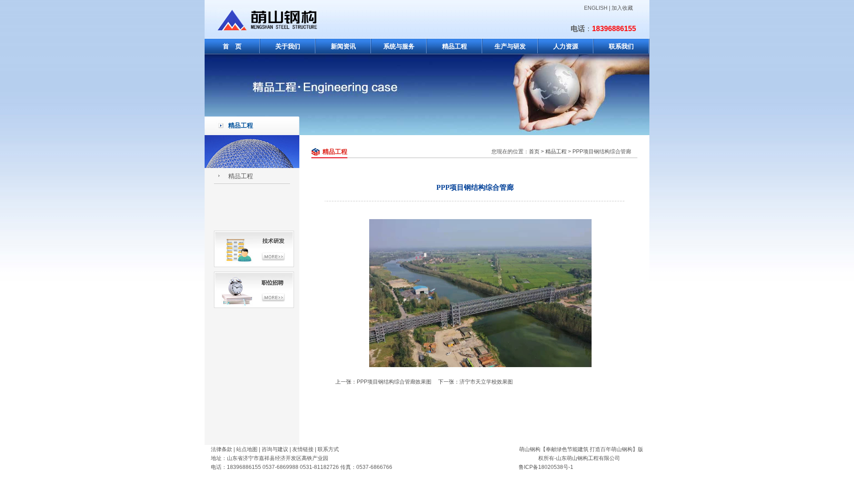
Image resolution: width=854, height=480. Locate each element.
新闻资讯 (343, 46)
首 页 (232, 46)
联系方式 (328, 449)
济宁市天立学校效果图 (486, 382)
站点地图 (247, 449)
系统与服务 (399, 46)
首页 (534, 151)
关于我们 (287, 46)
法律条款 (221, 449)
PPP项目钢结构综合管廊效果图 (394, 382)
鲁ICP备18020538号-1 (546, 467)
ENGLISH (596, 8)
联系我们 (621, 46)
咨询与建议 (275, 449)
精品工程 (454, 46)
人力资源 (565, 46)
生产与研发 (510, 46)
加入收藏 (622, 8)
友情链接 (303, 449)
